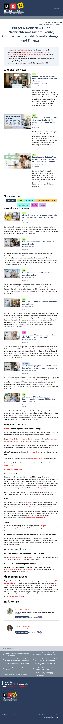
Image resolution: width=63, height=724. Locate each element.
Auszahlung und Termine (42, 488)
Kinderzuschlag (21, 559)
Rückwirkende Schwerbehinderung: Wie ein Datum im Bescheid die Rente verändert (39, 216)
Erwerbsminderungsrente (14, 441)
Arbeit (43, 205)
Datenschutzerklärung (16, 596)
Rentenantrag (8, 465)
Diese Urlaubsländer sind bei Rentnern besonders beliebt (37, 274)
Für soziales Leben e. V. (22, 50)
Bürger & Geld (26, 52)
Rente (44, 52)
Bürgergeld (29, 200)
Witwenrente (30, 441)
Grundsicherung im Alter (38, 458)
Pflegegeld (28, 569)
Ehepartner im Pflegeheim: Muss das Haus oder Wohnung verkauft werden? (39, 336)
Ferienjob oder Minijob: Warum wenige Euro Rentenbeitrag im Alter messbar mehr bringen (44, 159)
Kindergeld (10, 559)
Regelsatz (29, 502)
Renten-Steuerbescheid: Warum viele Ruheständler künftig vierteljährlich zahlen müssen (45, 120)
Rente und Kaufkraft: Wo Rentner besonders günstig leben (39, 302)
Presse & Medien (48, 717)
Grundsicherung (23, 205)
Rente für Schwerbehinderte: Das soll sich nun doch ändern (39, 243)
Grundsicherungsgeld (13, 469)
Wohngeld (19, 569)
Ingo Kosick (58, 24)
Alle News (11, 200)
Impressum (49, 594)
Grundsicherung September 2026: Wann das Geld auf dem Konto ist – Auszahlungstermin (39, 367)
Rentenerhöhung (35, 452)
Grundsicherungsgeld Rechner (35, 517)
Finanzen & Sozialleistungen (46, 200)
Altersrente (52, 439)
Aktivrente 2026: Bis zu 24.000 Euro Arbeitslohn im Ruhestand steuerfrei (44, 78)
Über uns (51, 585)
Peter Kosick (45, 24)
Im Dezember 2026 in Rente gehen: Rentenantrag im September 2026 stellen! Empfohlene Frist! (38, 399)
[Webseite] (41, 617)
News (43, 50)
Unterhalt (32, 557)
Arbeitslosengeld (9, 569)
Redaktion (55, 715)
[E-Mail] (38, 617)
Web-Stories (22, 549)
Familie (34, 205)
